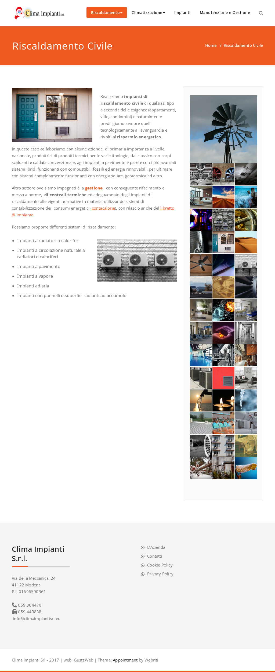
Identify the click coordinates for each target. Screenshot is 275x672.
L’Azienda (156, 547)
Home (211, 45)
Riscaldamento (105, 12)
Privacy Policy (160, 573)
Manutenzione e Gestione (225, 12)
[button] (223, 129)
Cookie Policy (160, 565)
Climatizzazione (147, 12)
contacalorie (103, 208)
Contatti (154, 556)
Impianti (182, 12)
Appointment (125, 660)
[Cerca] (261, 13)
